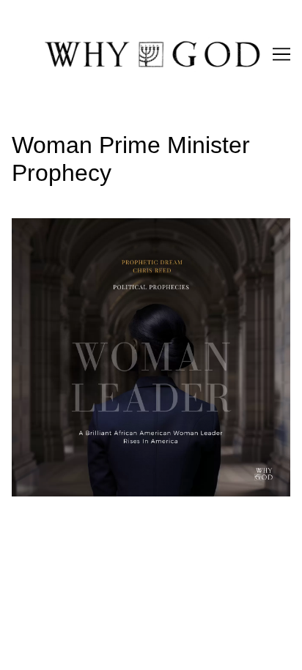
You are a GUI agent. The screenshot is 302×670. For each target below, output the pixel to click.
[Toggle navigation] (281, 54)
